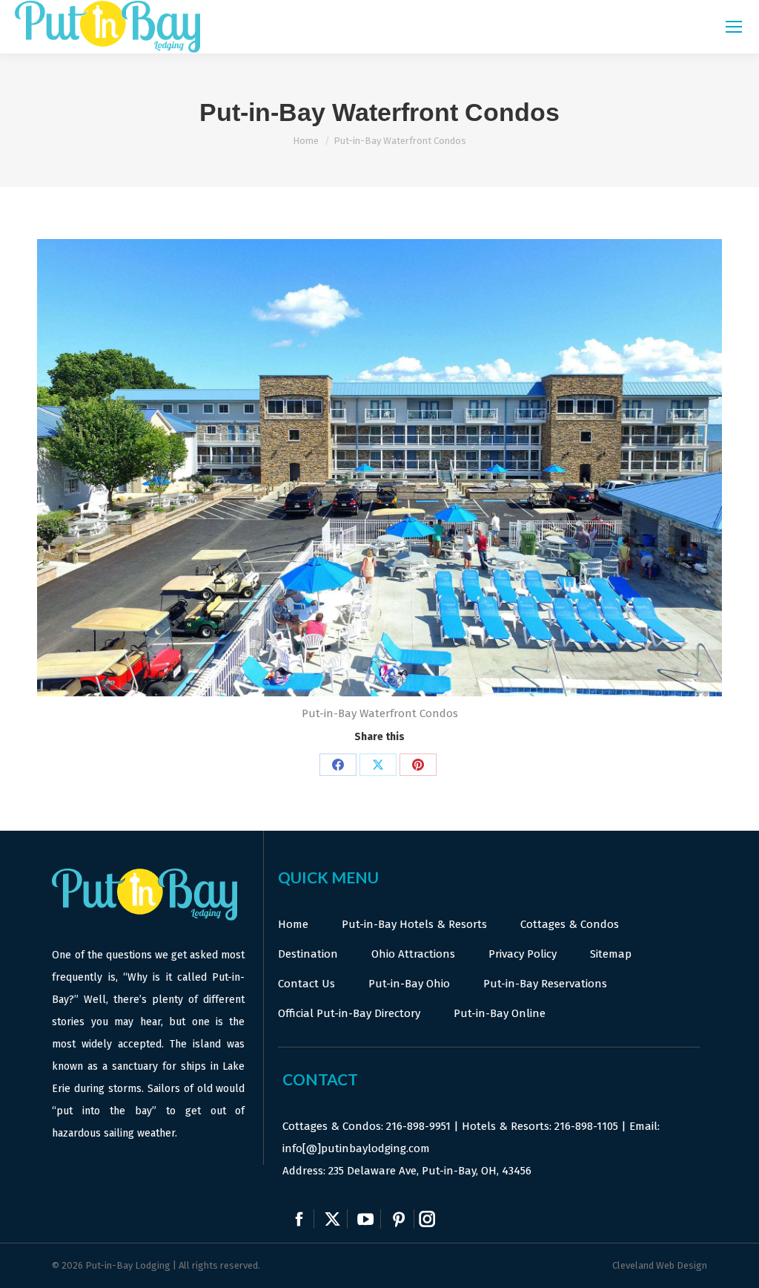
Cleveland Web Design (659, 1265)
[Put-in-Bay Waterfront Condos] (379, 467)
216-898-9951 (418, 1126)
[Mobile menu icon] (733, 26)
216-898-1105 (586, 1126)
